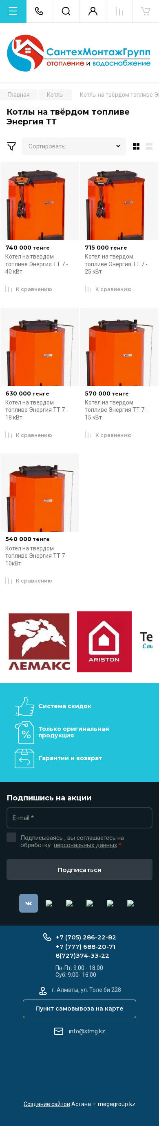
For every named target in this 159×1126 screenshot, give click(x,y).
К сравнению (34, 289)
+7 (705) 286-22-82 (85, 937)
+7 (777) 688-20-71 (85, 946)
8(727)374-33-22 (82, 955)
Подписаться (80, 870)
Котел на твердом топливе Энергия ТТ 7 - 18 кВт (36, 410)
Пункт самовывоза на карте (79, 1008)
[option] (39, 641)
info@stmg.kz (87, 1031)
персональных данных (85, 845)
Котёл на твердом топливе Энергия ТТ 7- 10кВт (36, 556)
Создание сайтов (47, 1104)
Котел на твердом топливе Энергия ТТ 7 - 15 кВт (116, 410)
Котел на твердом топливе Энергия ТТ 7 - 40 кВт (36, 264)
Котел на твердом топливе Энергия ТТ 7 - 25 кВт (116, 264)
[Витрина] (134, 146)
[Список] (151, 146)
